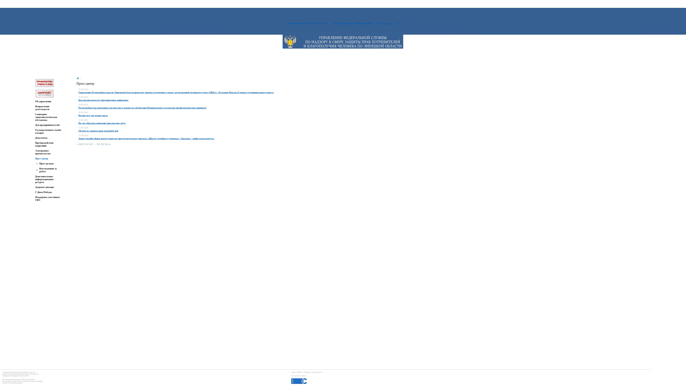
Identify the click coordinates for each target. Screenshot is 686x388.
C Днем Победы (43, 192)
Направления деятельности (42, 108)
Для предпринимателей (47, 125)
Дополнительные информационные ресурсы (44, 179)
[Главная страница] (77, 79)
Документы (41, 137)
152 (98, 144)
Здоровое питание (44, 187)
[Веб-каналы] (388, 24)
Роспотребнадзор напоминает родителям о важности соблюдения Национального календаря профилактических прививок (142, 107)
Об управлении (43, 101)
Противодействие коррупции (44, 144)
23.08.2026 (83, 89)
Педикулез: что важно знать (93, 115)
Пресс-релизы (46, 163)
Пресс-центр (41, 158)
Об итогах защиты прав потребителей (98, 131)
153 (102, 144)
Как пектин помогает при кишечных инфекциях (103, 100)
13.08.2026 (83, 135)
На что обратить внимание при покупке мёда (102, 123)
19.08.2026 (83, 97)
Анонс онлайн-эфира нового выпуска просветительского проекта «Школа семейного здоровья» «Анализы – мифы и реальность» (146, 138)
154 (106, 144)
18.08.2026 (83, 112)
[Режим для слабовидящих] (351, 24)
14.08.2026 (83, 120)
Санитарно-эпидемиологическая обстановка (46, 117)
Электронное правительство (43, 152)
